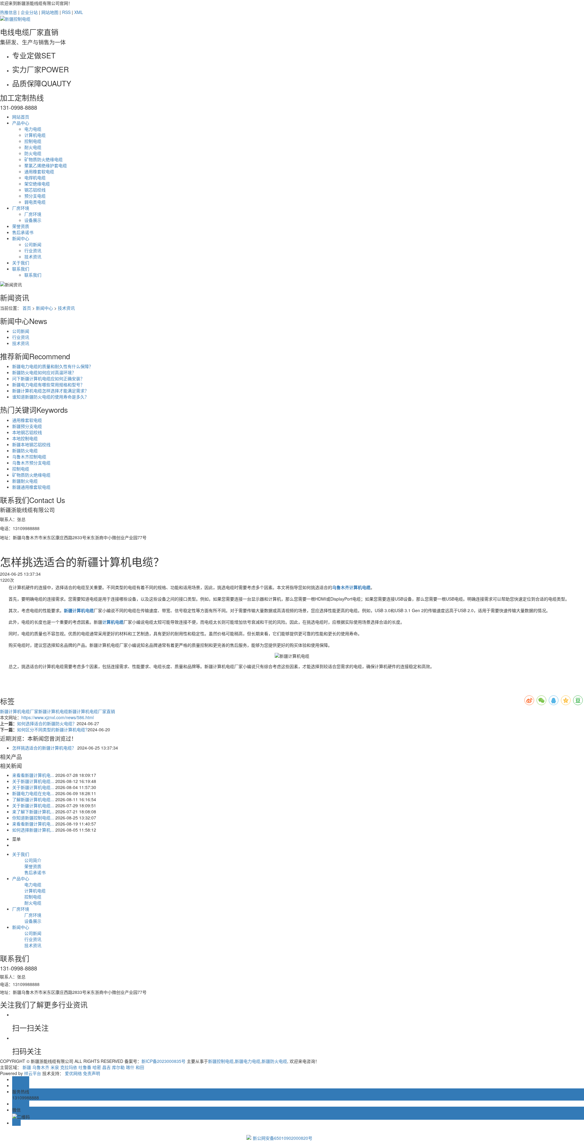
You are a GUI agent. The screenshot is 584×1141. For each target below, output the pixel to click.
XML (78, 12)
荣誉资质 (20, 226)
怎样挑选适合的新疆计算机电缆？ (44, 748)
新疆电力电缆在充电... (33, 793)
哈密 (96, 1067)
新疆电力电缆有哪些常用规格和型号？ (48, 384)
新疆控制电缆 (221, 1061)
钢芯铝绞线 (35, 190)
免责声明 (91, 1073)
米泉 (54, 1067)
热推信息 (8, 12)
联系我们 (20, 269)
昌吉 (106, 1067)
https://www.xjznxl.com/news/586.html (57, 717)
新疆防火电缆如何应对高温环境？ (44, 372)
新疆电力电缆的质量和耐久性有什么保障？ (52, 366)
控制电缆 (32, 141)
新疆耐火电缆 (25, 481)
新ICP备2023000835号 (163, 1061)
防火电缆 (32, 153)
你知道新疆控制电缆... (33, 818)
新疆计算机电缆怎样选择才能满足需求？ (50, 391)
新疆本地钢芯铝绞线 (31, 444)
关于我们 (20, 263)
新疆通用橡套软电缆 (31, 487)
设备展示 (32, 220)
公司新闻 (32, 244)
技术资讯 (32, 256)
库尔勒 (118, 1067)
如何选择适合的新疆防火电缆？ (47, 723)
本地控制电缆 (25, 438)
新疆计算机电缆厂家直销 (91, 711)
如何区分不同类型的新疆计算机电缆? (52, 729)
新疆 (27, 1067)
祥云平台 (32, 1073)
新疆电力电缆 (247, 1061)
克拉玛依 (68, 1067)
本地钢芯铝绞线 (27, 432)
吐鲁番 (84, 1067)
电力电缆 (32, 129)
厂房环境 (20, 208)
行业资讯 (32, 250)
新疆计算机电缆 (53, 711)
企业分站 (29, 12)
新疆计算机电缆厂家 (19, 711)
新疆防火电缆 (25, 450)
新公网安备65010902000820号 (282, 1138)
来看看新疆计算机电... (33, 775)
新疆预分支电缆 (27, 426)
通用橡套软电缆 (39, 171)
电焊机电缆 (35, 177)
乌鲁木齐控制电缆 (29, 456)
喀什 (130, 1067)
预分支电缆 (35, 196)
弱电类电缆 (35, 202)
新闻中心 (20, 238)
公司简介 (32, 860)
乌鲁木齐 (40, 1067)
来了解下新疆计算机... (33, 811)
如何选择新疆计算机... (33, 830)
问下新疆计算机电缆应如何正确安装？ (48, 378)
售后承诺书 (22, 232)
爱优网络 (73, 1073)
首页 (27, 308)
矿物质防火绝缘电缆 (43, 159)
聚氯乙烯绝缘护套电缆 (45, 165)
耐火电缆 (32, 147)
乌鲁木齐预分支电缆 (31, 463)
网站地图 (49, 12)
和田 (140, 1067)
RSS (66, 12)
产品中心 (20, 123)
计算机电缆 (35, 135)
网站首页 (20, 117)
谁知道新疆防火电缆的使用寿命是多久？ (50, 397)
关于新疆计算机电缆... (33, 781)
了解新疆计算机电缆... (33, 799)
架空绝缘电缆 (37, 184)
